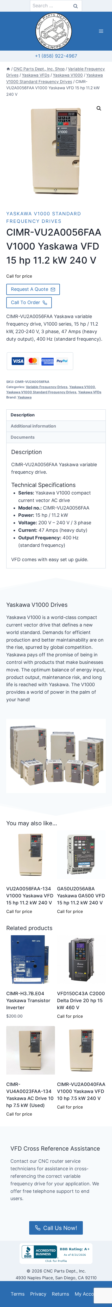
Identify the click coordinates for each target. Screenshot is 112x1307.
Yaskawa (24, 397)
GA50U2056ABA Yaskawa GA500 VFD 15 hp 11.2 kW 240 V (81, 895)
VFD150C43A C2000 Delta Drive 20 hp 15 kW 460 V (81, 1000)
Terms (17, 1294)
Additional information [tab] (33, 426)
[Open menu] (101, 31)
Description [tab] (23, 414)
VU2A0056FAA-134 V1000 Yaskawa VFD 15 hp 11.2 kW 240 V (29, 895)
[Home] (8, 68)
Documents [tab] (23, 437)
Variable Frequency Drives (46, 387)
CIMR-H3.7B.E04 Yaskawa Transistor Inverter (28, 1000)
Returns (60, 1294)
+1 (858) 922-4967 (56, 56)
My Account (88, 1294)
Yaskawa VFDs (89, 392)
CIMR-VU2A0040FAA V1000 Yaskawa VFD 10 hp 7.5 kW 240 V (81, 1091)
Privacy (38, 1294)
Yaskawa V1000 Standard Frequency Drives (41, 392)
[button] (99, 108)
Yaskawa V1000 (82, 387)
